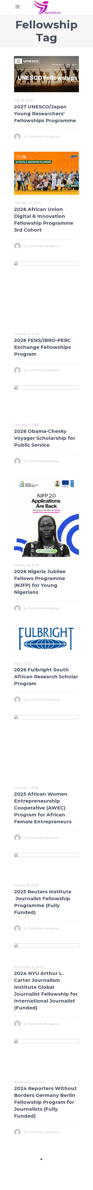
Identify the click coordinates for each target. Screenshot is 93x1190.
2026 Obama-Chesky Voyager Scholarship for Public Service (44, 438)
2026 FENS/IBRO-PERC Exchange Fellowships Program (42, 347)
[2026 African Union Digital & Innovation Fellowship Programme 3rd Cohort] (46, 173)
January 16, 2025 (26, 885)
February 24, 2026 (27, 203)
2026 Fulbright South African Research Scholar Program (46, 676)
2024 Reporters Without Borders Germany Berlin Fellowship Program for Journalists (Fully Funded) (45, 1102)
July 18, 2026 (23, 100)
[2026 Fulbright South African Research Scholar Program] (46, 639)
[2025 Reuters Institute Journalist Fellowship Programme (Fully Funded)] (46, 865)
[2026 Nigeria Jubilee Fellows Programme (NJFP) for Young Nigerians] (46, 516)
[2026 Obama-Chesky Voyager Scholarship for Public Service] (46, 401)
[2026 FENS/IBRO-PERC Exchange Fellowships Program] (46, 293)
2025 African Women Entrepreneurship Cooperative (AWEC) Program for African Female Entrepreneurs (43, 808)
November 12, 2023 (28, 967)
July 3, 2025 (22, 663)
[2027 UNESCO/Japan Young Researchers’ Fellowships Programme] (46, 74)
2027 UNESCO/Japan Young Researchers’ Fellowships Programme (45, 113)
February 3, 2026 (26, 334)
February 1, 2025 (26, 788)
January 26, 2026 (26, 565)
